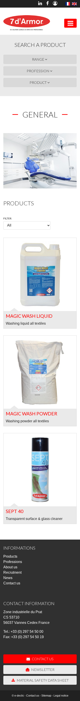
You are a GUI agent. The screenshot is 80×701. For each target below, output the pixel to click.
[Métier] (67, 4)
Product (38, 82)
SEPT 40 (14, 511)
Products (10, 556)
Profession (38, 71)
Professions (12, 562)
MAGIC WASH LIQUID (29, 316)
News (7, 578)
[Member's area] (55, 3)
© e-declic (18, 695)
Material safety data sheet (42, 680)
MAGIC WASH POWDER (31, 413)
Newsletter (42, 669)
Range (38, 59)
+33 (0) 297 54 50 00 (27, 631)
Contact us (11, 583)
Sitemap (46, 695)
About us (10, 567)
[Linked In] (40, 3)
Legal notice (61, 695)
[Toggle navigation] (70, 23)
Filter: (7, 218)
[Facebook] (47, 3)
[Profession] (74, 4)
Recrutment (12, 572)
